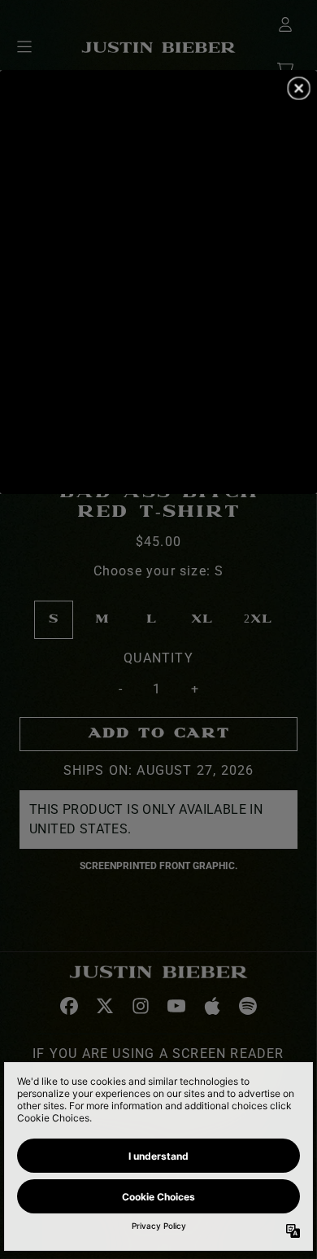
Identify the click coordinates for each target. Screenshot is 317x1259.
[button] (299, 88)
